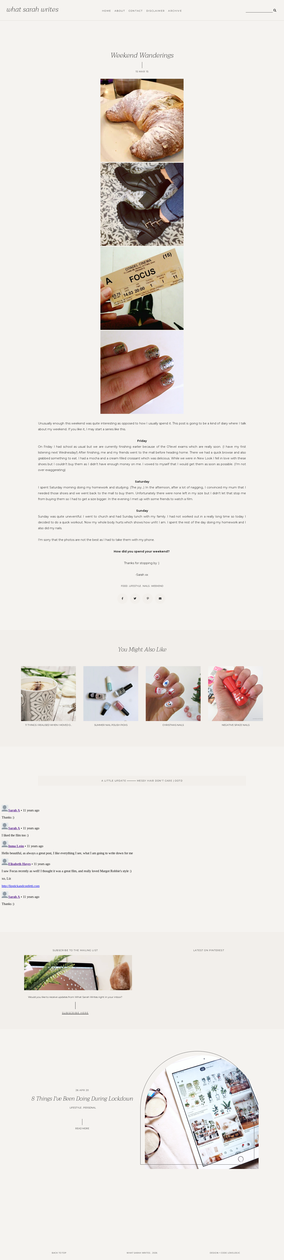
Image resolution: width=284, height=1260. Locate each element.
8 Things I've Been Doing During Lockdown (82, 1099)
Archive (175, 10)
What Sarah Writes (32, 9)
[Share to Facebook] (122, 598)
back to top (59, 1253)
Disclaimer (155, 10)
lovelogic (234, 1253)
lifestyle (135, 585)
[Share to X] (135, 598)
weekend (157, 585)
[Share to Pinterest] (147, 598)
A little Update (114, 780)
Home (106, 10)
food (124, 585)
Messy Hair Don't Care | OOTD (159, 780)
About (120, 10)
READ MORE (82, 1128)
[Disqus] (142, 855)
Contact (136, 10)
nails (146, 585)
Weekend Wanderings (142, 55)
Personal (89, 1107)
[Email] (160, 598)
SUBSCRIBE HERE (75, 1012)
